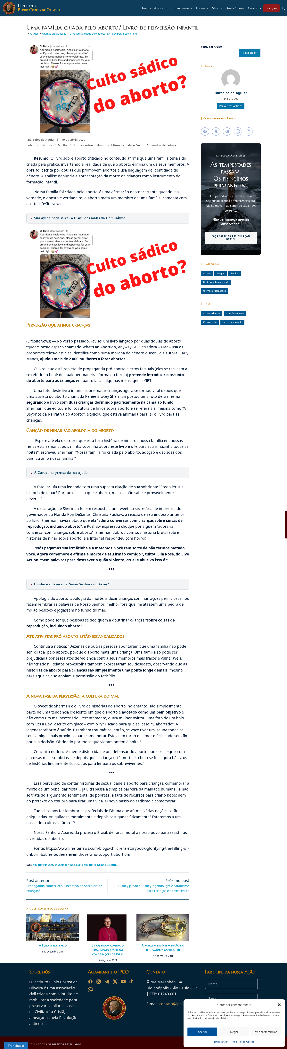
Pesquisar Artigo (211, 46)
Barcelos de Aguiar (41, 139)
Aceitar (202, 1032)
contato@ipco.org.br (177, 1003)
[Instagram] (98, 981)
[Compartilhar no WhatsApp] (238, 131)
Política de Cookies (222, 1041)
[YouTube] (123, 981)
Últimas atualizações (126, 145)
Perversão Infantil (105, 864)
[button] (279, 1005)
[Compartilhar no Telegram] (227, 131)
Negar (234, 1032)
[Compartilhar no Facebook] (205, 131)
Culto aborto (84, 864)
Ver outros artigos (230, 106)
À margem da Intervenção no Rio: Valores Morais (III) (163, 947)
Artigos (47, 145)
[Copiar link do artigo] (249, 131)
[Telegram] (106, 981)
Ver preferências (266, 1032)
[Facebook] (90, 981)
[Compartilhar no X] (216, 131)
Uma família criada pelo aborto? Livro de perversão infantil (103, 33)
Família (62, 145)
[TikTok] (131, 981)
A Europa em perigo (53, 945)
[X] (115, 981)
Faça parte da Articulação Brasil (231, 237)
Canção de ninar (64, 864)
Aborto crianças (43, 864)
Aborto (33, 145)
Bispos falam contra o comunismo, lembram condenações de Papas (108, 949)
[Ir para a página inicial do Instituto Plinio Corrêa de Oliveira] (114, 1007)
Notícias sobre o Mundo (89, 145)
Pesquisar (250, 53)
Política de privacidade (243, 1041)
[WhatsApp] (90, 989)
